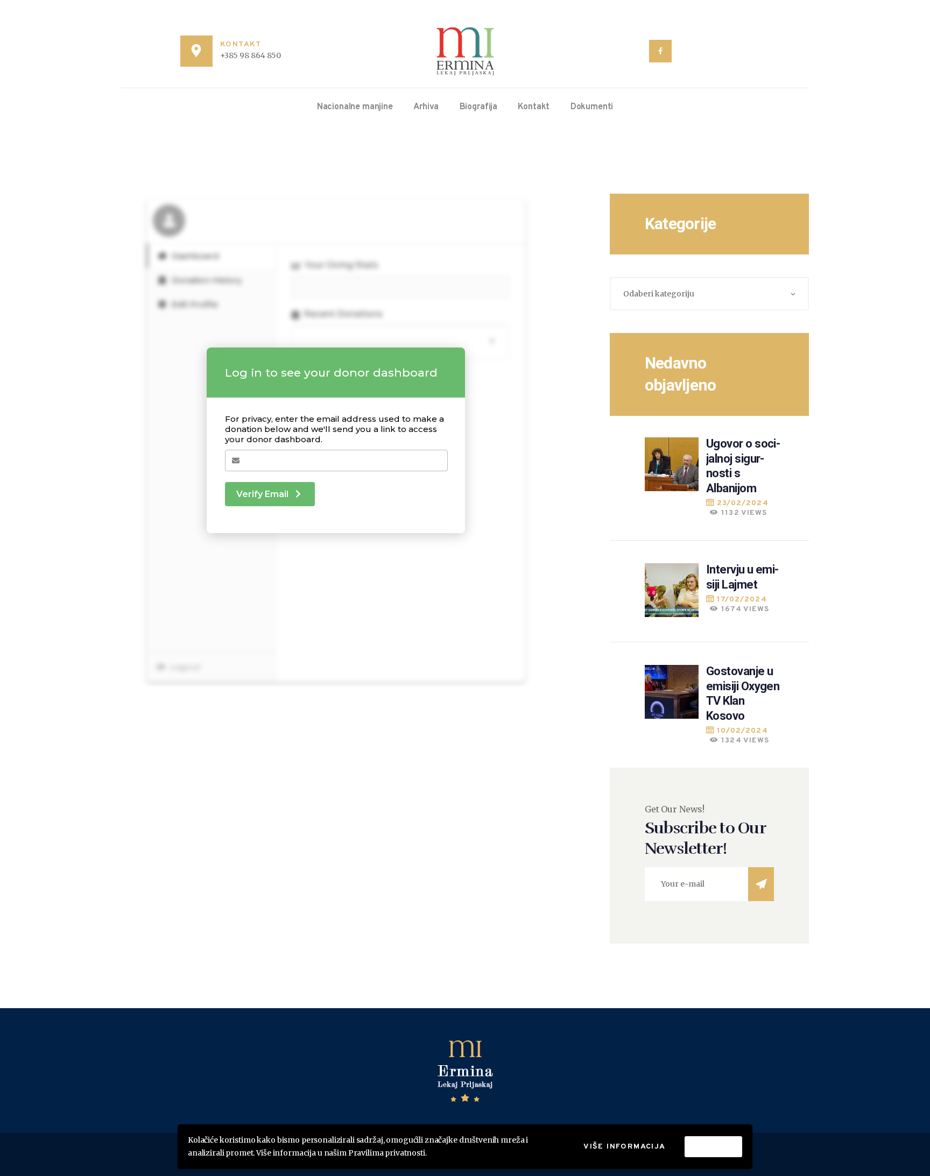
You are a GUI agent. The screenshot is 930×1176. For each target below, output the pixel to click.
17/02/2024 (742, 599)
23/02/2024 (743, 503)
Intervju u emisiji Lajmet (742, 577)
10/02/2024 (742, 730)
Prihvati (713, 1146)
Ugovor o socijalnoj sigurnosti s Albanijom (743, 466)
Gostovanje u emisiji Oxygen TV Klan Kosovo (742, 693)
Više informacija (624, 1146)
